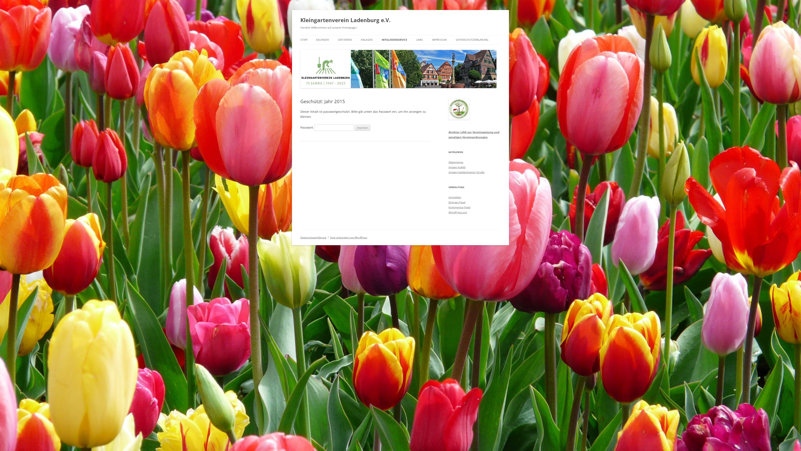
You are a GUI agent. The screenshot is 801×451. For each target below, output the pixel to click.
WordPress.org (457, 212)
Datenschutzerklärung (472, 40)
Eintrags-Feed (456, 202)
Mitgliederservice (394, 40)
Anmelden (454, 197)
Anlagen (367, 40)
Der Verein (345, 40)
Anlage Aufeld (456, 167)
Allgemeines (455, 162)
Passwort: (307, 127)
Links (419, 40)
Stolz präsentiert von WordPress (348, 237)
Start (304, 40)
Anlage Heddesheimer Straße (466, 172)
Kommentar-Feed (459, 207)
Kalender (322, 40)
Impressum (439, 40)
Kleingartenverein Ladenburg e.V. (345, 20)
